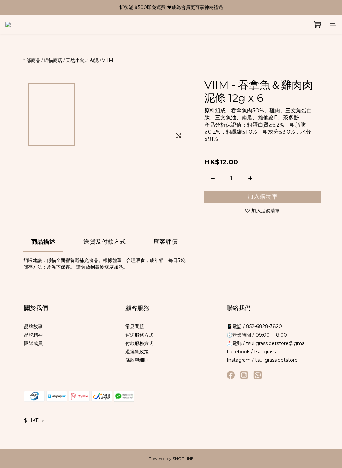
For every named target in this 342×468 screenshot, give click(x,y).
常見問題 (134, 326)
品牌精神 (33, 335)
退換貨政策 (137, 352)
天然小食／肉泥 (82, 60)
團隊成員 (33, 343)
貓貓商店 (53, 60)
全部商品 (31, 60)
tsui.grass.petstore (276, 360)
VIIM (107, 60)
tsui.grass (265, 352)
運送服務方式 (139, 335)
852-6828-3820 (263, 326)
